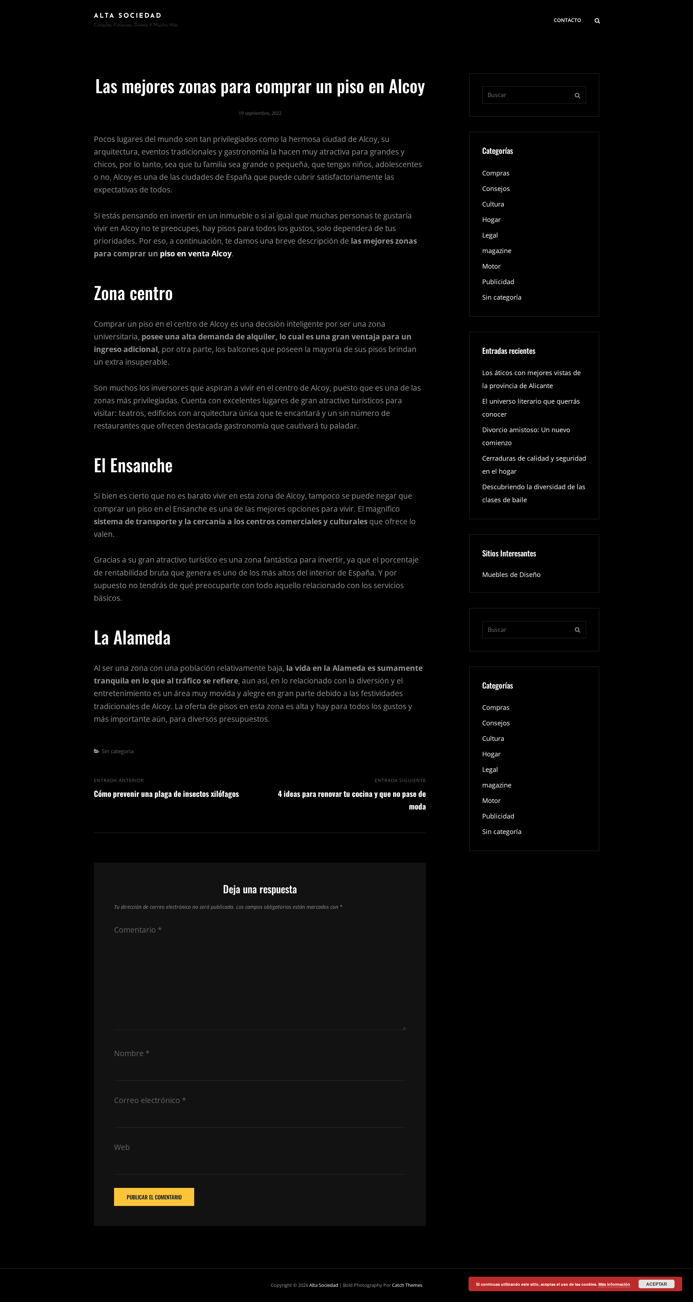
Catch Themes (407, 1285)
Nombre (132, 1053)
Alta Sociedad (128, 16)
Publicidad (498, 281)
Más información (614, 1284)
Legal (490, 235)
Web (122, 1147)
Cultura (493, 204)
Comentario (138, 930)
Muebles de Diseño (511, 574)
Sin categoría (118, 751)
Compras (496, 173)
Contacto (567, 20)
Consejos (496, 188)
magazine (496, 250)
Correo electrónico (150, 1100)
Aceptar (656, 1284)
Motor (491, 266)
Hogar (491, 219)
